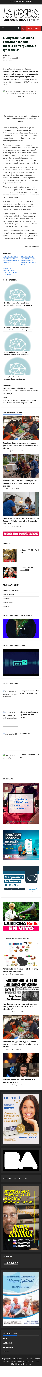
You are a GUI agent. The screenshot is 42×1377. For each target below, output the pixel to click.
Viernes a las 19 (26, 733)
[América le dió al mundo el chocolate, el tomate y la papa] (21, 954)
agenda (6, 1351)
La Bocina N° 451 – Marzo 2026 (27, 551)
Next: (19, 400)
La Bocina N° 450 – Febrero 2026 (27, 569)
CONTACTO (7, 607)
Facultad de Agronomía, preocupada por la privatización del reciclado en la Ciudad (20, 445)
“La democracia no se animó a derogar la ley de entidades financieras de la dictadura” (20, 1006)
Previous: (20, 389)
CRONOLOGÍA (8, 594)
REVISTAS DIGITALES (11, 590)
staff (5, 1339)
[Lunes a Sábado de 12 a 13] (10, 761)
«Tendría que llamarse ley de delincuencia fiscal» (29, 714)
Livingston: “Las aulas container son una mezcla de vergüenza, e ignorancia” (11, 260)
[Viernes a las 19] (10, 740)
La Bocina (6, 55)
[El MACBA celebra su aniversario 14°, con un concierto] (21, 1065)
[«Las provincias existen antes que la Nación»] (10, 697)
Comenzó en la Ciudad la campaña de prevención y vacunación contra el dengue (20, 483)
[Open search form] (19, 28)
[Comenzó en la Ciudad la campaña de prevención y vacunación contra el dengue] (21, 466)
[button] (3, 28)
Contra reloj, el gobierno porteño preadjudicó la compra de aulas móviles (11, 271)
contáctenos (8, 1347)
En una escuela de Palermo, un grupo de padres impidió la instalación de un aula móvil (28, 261)
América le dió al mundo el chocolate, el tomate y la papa (20, 970)
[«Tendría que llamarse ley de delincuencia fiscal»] (10, 719)
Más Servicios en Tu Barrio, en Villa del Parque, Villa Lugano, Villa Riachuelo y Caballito (21, 521)
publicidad (7, 1343)
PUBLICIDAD (8, 603)
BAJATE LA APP (33, 28)
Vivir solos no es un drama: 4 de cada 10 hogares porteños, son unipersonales (21, 803)
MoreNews (15, 1364)
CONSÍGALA (8, 598)
